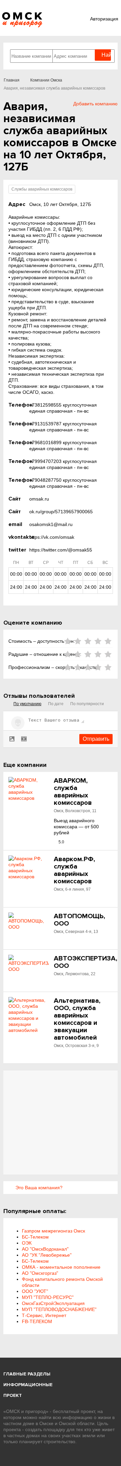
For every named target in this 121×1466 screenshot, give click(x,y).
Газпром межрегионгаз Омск (53, 1231)
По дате (56, 703)
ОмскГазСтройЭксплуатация (53, 1303)
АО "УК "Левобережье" (47, 1255)
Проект (12, 1395)
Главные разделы (26, 1374)
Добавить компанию (95, 103)
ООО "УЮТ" (35, 1291)
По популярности (87, 703)
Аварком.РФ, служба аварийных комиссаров (74, 870)
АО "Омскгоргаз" (40, 1273)
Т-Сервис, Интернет (44, 1315)
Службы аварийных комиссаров (41, 189)
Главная (11, 80)
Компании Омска (46, 80)
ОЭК (27, 1243)
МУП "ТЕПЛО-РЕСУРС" (48, 1297)
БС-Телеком (35, 1237)
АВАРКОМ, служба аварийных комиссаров (73, 792)
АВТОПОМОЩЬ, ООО (79, 920)
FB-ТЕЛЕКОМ (37, 1321)
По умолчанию (27, 703)
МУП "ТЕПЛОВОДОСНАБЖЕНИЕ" (59, 1309)
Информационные (27, 1385)
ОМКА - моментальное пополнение (61, 1267)
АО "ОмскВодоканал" (45, 1249)
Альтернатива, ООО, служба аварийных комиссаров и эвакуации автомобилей (77, 1019)
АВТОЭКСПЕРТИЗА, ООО (85, 962)
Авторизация (104, 18)
